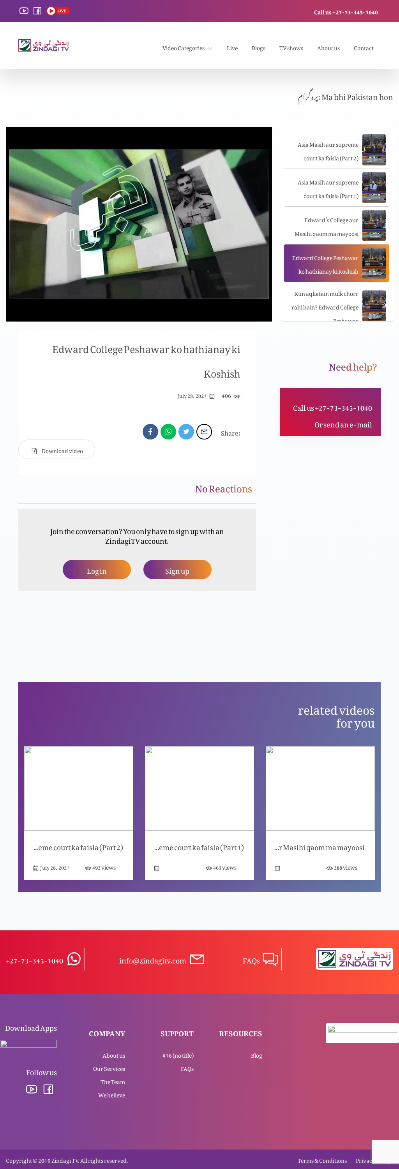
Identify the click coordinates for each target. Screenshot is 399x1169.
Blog (256, 1054)
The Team (113, 1080)
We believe (111, 1093)
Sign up (177, 569)
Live (232, 46)
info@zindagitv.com (152, 959)
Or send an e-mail (343, 423)
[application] (139, 224)
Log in (97, 569)
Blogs (258, 46)
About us (328, 46)
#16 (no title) (178, 1054)
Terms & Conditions (322, 1159)
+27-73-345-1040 (34, 959)
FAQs (187, 1067)
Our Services (109, 1067)
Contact (364, 46)
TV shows (291, 46)
